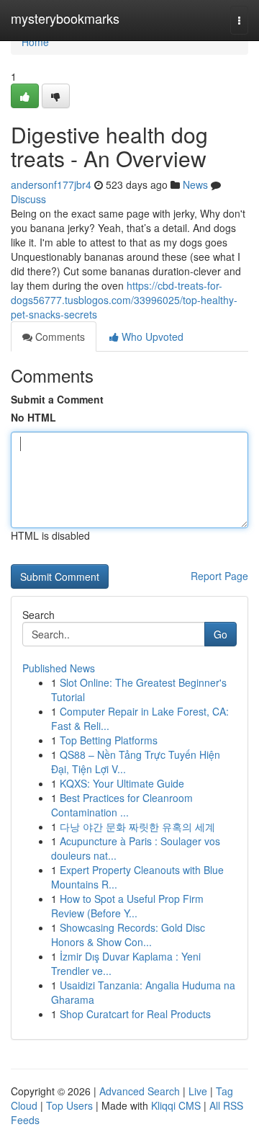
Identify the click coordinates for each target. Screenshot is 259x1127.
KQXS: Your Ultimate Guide (122, 783)
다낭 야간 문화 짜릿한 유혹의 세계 (137, 826)
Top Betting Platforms (109, 740)
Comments (58, 336)
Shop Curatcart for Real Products (135, 1014)
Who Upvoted (151, 336)
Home (35, 42)
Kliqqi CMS (176, 1105)
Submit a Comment (57, 399)
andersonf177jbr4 (51, 184)
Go (220, 634)
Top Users (69, 1105)
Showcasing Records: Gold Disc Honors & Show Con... (128, 934)
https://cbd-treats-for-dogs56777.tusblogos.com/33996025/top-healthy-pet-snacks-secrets (124, 299)
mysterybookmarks (65, 18)
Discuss (28, 199)
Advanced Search (139, 1091)
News (195, 184)
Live (197, 1091)
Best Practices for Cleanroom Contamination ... (122, 804)
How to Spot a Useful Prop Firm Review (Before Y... (127, 905)
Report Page (219, 576)
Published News (58, 668)
